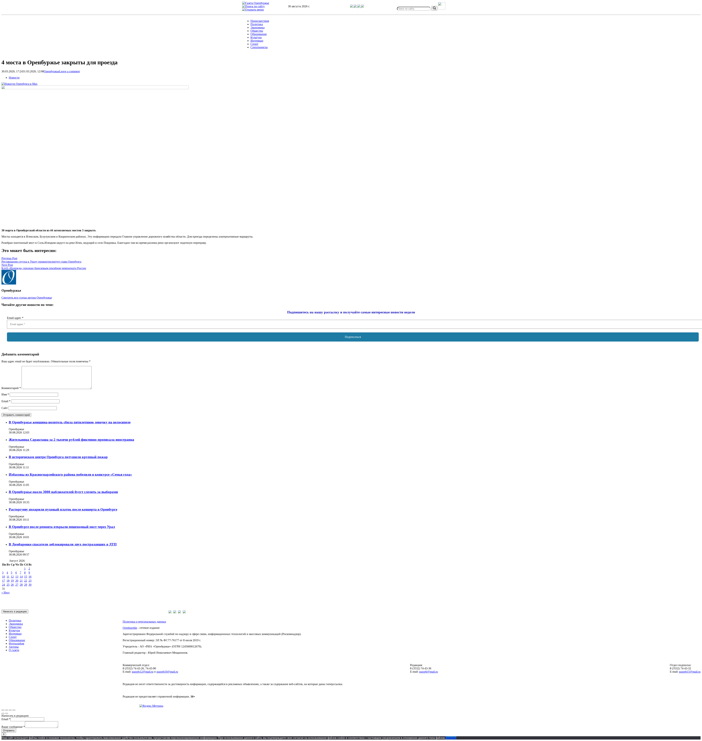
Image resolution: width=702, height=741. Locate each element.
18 (8, 580)
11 (8, 576)
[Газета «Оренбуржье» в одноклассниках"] (359, 6)
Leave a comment (69, 71)
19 (12, 580)
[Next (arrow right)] (6, 713)
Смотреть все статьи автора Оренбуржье (26, 297)
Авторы (14, 646)
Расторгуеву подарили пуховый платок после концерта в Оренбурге (63, 509)
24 (3, 584)
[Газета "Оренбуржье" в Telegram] (352, 6)
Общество (256, 30)
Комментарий (11, 388)
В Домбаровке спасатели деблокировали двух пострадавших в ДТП (63, 544)
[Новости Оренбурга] (19, 83)
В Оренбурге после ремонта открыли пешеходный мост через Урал (62, 527)
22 (25, 580)
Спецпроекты (259, 47)
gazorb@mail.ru (428, 671)
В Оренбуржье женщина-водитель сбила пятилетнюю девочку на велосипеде (70, 422)
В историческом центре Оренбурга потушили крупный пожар (58, 457)
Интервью (256, 40)
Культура (256, 37)
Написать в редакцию (15, 611)
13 (16, 576)
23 (30, 580)
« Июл (5, 592)
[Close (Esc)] (2, 710)
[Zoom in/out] (13, 710)
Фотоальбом (16, 643)
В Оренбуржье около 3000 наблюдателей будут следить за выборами (63, 492)
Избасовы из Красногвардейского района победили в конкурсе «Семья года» (70, 474)
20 (16, 580)
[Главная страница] (255, 3)
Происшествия (259, 20)
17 (3, 580)
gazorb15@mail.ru (690, 671)
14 (21, 576)
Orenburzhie (130, 627)
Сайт (4, 408)
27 (16, 584)
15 (25, 576)
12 (12, 576)
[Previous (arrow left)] (2, 713)
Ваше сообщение (13, 726)
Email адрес (15, 317)
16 (30, 576)
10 (3, 576)
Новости (14, 77)
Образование (258, 34)
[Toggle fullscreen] (10, 710)
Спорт (254, 44)
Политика (256, 24)
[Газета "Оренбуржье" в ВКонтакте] (355, 6)
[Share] (6, 710)
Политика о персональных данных (144, 621)
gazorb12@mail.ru (142, 671)
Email (5, 401)
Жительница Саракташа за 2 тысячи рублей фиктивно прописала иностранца (71, 439)
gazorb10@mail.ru (167, 671)
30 (30, 584)
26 (12, 584)
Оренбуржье (51, 71)
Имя (5, 394)
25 (8, 584)
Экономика (257, 27)
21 (21, 580)
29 (25, 584)
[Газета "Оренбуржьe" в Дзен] (362, 6)
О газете (14, 650)
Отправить (9, 730)
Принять (451, 737)
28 (21, 584)
